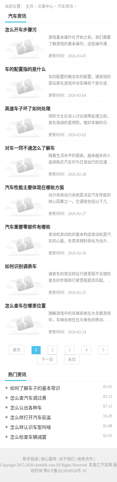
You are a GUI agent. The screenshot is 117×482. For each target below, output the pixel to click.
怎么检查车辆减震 (28, 437)
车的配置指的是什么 (25, 69)
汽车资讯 (65, 6)
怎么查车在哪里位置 (25, 305)
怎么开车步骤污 (21, 29)
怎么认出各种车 (26, 407)
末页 (72, 360)
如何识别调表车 (21, 266)
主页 (29, 6)
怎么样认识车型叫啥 (30, 427)
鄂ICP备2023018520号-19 (65, 471)
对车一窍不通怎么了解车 (30, 148)
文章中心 (45, 6)
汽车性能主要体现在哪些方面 (34, 187)
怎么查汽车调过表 (28, 398)
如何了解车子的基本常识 (35, 388)
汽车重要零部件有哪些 (27, 227)
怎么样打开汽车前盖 (30, 417)
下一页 (47, 360)
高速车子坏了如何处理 (27, 108)
